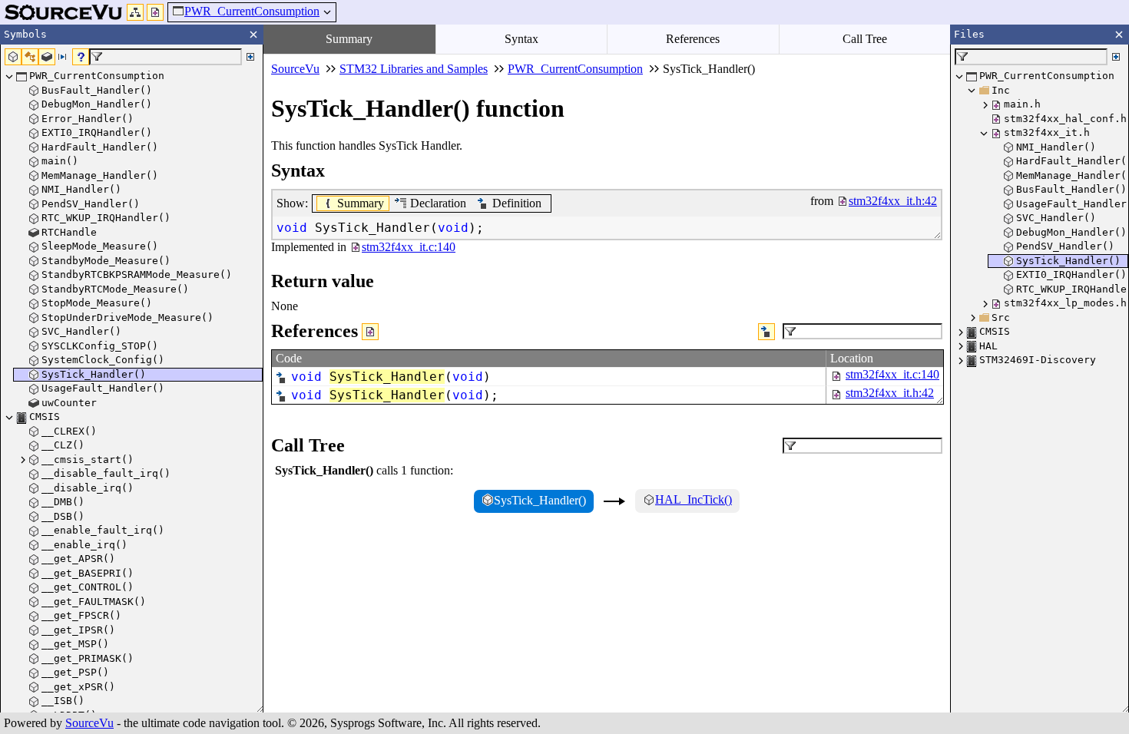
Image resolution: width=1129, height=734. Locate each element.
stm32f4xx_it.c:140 (892, 374)
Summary (349, 38)
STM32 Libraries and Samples (413, 68)
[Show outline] (135, 12)
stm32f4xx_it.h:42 (890, 392)
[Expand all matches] (250, 56)
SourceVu (89, 722)
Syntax (521, 38)
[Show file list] (155, 12)
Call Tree (865, 38)
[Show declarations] (766, 331)
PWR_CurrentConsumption (251, 11)
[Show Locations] (370, 331)
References (693, 38)
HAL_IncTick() (693, 499)
